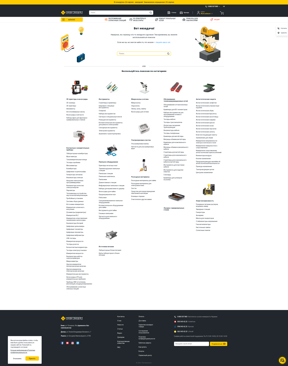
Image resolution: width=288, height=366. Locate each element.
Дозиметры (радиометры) (76, 212)
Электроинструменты (107, 131)
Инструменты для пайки (108, 210)
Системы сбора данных (75, 201)
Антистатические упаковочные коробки (207, 107)
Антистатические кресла (205, 123)
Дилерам (120, 337)
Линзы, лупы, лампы (138, 109)
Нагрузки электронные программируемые (74, 181)
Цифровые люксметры (74, 232)
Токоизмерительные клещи (76, 159)
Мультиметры (71, 156)
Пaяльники (103, 179)
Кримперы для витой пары (173, 136)
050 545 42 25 (182, 321)
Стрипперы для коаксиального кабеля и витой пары (175, 161)
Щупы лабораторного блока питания (109, 254)
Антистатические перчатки (206, 129)
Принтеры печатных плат (108, 165)
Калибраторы (71, 168)
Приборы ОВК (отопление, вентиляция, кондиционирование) (79, 283)
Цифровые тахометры (74, 229)
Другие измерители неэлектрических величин (76, 265)
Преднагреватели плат (107, 194)
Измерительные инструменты (77, 274)
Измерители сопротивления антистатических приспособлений (208, 151)
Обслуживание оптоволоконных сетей (176, 105)
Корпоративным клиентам (123, 342)
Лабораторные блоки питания (110, 250)
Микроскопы (136, 103)
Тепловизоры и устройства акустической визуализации (76, 194)
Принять (32, 358)
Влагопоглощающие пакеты (206, 135)
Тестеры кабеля (169, 119)
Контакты (121, 316)
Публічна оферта (145, 343)
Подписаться (217, 344)
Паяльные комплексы (107, 176)
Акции (217, 19)
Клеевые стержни (137, 196)
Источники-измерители (75, 204)
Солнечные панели (203, 230)
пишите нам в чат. (163, 42)
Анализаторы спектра (74, 177)
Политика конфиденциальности (147, 338)
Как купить (143, 347)
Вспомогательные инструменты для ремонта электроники (111, 123)
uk (224, 6)
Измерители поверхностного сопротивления (206, 147)
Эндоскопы (135, 106)
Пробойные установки (74, 198)
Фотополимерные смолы (75, 112)
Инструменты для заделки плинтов (173, 171)
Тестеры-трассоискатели (173, 122)
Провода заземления (204, 166)
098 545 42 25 (182, 326)
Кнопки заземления (203, 158)
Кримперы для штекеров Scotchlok (173, 179)
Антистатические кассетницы (207, 117)
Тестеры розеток (72, 244)
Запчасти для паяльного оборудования (108, 217)
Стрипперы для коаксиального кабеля (175, 156)
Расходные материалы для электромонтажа (141, 184)
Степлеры (167, 175)
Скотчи (133, 188)
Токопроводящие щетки (205, 169)
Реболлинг (103, 197)
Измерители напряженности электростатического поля (206, 142)
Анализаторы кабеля (171, 130)
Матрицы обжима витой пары (175, 139)
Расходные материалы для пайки (143, 180)
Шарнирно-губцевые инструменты (106, 107)
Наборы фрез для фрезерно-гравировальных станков (77, 119)
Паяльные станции (106, 173)
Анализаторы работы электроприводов (74, 257)
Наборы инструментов (107, 114)
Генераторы (200, 212)
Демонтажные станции (107, 182)
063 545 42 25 (182, 331)
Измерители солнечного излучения (75, 208)
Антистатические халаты (205, 132)
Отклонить (17, 358)
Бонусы (141, 351)
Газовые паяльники (106, 213)
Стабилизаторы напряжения (206, 221)
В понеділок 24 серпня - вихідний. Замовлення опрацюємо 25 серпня (144, 2)
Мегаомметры (71, 165)
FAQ (118, 347)
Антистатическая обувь (205, 111)
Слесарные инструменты (108, 128)
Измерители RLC (72, 215)
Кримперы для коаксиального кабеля (175, 143)
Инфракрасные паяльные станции (111, 185)
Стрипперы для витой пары (174, 152)
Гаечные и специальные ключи (110, 117)
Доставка (142, 321)
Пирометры (70, 190)
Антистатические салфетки (206, 103)
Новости (120, 325)
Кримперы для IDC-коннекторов (175, 109)
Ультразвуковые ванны (140, 144)
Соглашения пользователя (144, 332)
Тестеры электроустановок (76, 250)
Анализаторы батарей (74, 223)
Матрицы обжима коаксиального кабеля (176, 148)
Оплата (141, 316)
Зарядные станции (203, 209)
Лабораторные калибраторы (77, 153)
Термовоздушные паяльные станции (109, 169)
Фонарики (199, 215)
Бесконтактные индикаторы (76, 247)
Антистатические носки (205, 126)
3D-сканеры (70, 103)
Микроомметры (72, 261)
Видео (119, 333)
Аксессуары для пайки (107, 191)
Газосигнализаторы (203, 224)
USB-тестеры (71, 238)
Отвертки (102, 111)
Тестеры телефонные (171, 133)
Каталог (71, 20)
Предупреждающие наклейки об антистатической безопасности (208, 162)
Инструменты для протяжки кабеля (174, 166)
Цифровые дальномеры (75, 226)
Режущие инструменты (107, 120)
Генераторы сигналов (74, 175)
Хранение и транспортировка (110, 134)
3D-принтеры (71, 106)
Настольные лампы (203, 227)
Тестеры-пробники (73, 162)
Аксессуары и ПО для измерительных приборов (76, 278)
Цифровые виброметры (75, 235)
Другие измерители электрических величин (75, 270)
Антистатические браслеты (206, 114)
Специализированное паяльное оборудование (111, 201)
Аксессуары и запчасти (75, 115)
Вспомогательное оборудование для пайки (111, 206)
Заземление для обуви (204, 138)
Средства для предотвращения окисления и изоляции (143, 192)
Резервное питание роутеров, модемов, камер (207, 205)
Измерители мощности (74, 241)
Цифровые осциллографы (76, 171)
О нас (119, 321)
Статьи (174, 12)
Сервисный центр (145, 355)
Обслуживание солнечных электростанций (76, 288)
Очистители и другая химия (141, 199)
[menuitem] (115, 19)
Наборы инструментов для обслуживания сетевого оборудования (173, 114)
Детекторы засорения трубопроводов (172, 126)
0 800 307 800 (182, 317)
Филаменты (70, 109)
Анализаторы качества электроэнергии (75, 186)
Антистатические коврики (205, 120)
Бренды (186, 12)
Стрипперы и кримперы (107, 103)
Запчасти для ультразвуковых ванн (142, 148)
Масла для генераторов (205, 218)
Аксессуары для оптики (140, 112)
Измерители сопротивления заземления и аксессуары (76, 219)
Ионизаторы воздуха (204, 155)
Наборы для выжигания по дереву (111, 188)
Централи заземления (204, 172)
